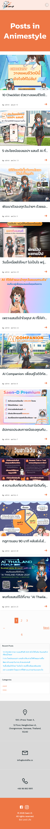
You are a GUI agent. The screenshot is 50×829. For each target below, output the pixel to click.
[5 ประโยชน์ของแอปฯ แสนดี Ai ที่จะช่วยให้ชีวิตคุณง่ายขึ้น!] (25, 127)
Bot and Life (25, 819)
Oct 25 (15, 607)
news (5, 690)
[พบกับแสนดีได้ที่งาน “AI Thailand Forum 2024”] (25, 574)
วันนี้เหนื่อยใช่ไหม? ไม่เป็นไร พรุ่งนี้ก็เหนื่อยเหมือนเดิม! (22, 666)
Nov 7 (15, 439)
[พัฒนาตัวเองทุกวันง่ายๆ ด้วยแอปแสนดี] (25, 183)
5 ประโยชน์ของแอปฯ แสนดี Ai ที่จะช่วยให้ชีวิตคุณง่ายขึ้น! (23, 658)
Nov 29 (16, 272)
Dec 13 (16, 160)
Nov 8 (15, 383)
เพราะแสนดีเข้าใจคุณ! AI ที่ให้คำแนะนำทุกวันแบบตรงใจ (23, 670)
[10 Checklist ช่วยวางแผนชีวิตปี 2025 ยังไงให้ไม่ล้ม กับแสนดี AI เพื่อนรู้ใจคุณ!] (25, 72)
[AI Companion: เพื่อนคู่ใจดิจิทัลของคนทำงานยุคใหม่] (25, 350)
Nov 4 (15, 495)
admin (7, 105)
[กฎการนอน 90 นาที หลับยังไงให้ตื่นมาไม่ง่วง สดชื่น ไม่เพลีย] (25, 518)
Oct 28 (15, 551)
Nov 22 (16, 328)
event (5, 686)
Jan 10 (15, 105)
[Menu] (47, 5)
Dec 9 (15, 216)
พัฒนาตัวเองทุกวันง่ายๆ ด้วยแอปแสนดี (16, 662)
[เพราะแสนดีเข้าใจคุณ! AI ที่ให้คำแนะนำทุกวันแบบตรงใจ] (25, 295)
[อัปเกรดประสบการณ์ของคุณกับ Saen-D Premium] (25, 406)
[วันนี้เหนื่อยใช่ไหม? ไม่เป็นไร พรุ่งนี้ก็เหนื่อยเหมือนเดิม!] (25, 239)
